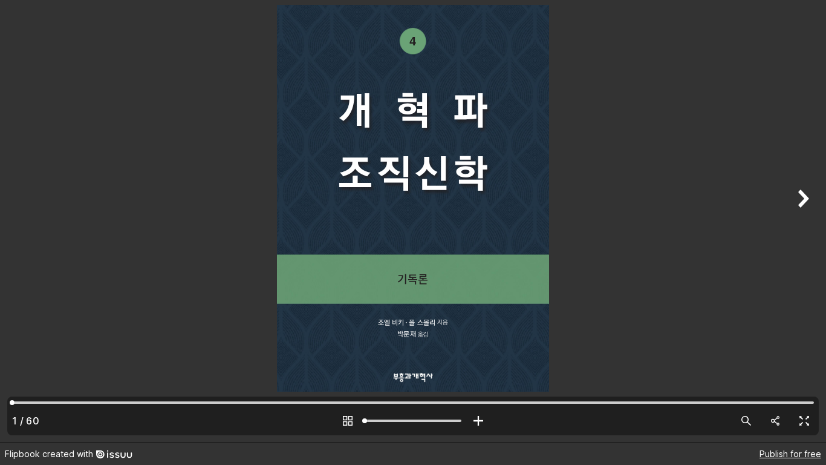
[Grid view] (348, 421)
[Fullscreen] (804, 421)
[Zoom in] (478, 421)
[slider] (413, 421)
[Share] (775, 421)
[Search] (746, 421)
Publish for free (790, 454)
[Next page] (802, 221)
